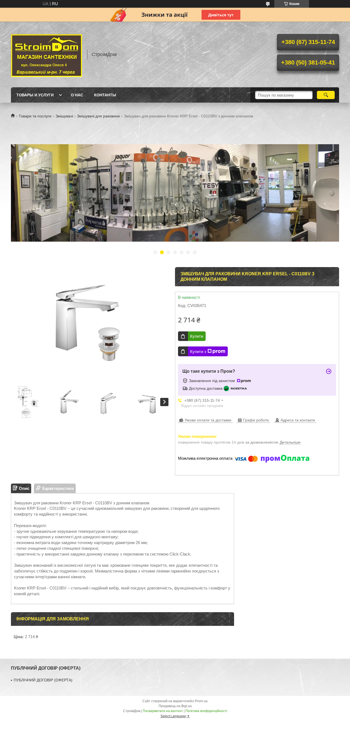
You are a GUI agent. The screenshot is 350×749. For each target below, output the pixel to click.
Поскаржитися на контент (163, 711)
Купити (196, 336)
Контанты (105, 95)
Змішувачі (64, 116)
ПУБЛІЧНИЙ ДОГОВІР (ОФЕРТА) (43, 680)
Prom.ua (201, 701)
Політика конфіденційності (206, 711)
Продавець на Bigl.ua (175, 706)
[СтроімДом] (46, 54)
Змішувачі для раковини (98, 116)
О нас (77, 95)
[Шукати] (326, 95)
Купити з (198, 351)
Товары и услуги (35, 95)
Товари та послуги (35, 116)
